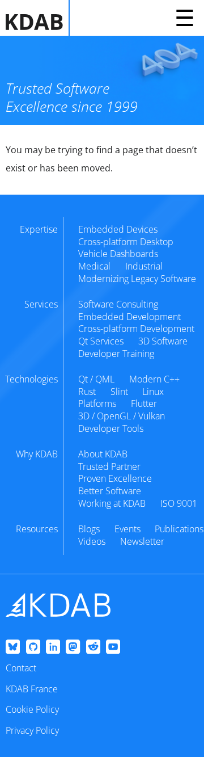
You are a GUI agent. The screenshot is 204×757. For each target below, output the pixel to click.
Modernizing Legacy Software (137, 278)
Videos (91, 541)
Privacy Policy (32, 730)
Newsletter (142, 541)
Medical (94, 266)
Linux (153, 391)
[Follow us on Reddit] (93, 647)
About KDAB (103, 454)
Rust (87, 391)
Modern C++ (154, 379)
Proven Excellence (115, 478)
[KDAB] (38, 18)
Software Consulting (118, 304)
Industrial (144, 266)
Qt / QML (96, 379)
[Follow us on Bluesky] (13, 647)
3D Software (163, 341)
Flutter (144, 403)
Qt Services (101, 341)
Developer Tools (110, 428)
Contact (21, 668)
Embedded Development (129, 316)
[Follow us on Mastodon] (73, 647)
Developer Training (116, 353)
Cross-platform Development (136, 328)
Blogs (89, 529)
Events (127, 529)
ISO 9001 (178, 503)
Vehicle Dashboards (118, 253)
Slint (119, 391)
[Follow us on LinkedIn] (53, 647)
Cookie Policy (32, 709)
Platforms (97, 403)
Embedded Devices (118, 229)
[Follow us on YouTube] (113, 647)
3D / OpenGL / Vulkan (121, 416)
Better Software (109, 491)
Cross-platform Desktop (125, 241)
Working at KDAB (112, 503)
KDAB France (32, 689)
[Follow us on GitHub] (33, 647)
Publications (179, 529)
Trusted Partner (109, 466)
